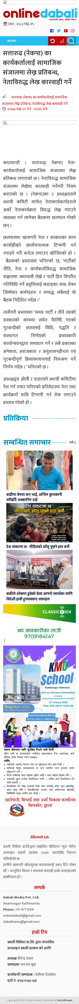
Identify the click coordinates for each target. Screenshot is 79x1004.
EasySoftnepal (64, 1000)
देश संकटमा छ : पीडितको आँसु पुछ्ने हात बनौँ (37, 547)
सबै (71, 442)
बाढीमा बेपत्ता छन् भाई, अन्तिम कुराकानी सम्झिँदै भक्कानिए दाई (34, 497)
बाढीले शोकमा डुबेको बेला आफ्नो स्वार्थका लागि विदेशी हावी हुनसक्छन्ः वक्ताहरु (39, 596)
